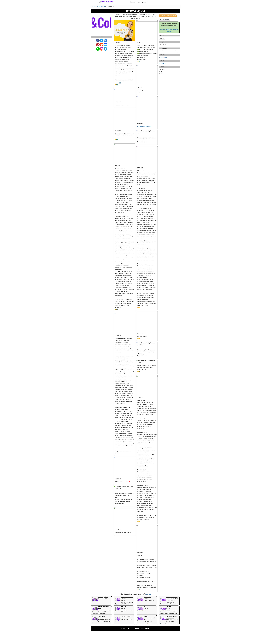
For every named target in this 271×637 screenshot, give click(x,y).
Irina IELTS (123, 606)
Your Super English (126, 616)
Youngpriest (101, 616)
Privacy (137, 628)
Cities (138, 2)
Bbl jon (145, 606)
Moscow (103, 6)
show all (148, 594)
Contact (130, 628)
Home (133, 2)
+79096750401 (163, 57)
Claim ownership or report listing (168, 15)
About (123, 628)
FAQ (142, 628)
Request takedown (164, 19)
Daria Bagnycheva (103, 597)
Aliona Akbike (147, 597)
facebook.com (162, 63)
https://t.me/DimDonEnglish (144, 126)
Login (147, 628)
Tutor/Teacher (163, 45)
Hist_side (168, 606)
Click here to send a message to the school (168, 51)
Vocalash (146, 616)
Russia (98, 6)
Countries (145, 2)
